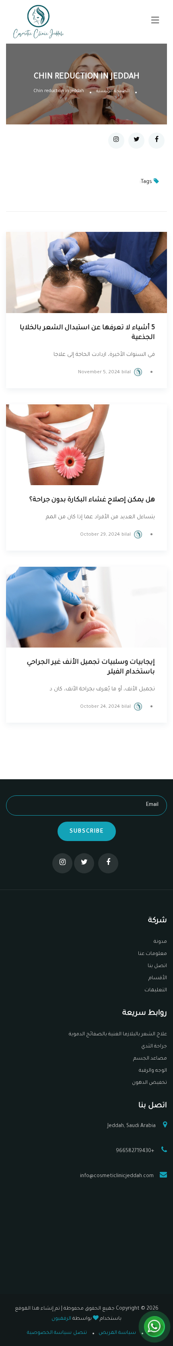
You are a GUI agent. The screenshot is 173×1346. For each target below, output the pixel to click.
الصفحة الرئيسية (113, 91)
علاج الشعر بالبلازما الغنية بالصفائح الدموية (118, 1034)
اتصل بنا (157, 966)
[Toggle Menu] (155, 22)
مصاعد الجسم (150, 1059)
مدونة (160, 942)
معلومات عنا (152, 954)
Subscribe (87, 832)
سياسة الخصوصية (49, 1333)
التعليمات (155, 990)
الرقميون (61, 1319)
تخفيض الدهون (149, 1083)
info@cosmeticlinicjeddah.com (117, 1176)
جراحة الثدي (154, 1046)
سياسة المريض (117, 1333)
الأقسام (157, 978)
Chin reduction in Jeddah (58, 91)
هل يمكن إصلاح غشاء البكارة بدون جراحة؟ (92, 500)
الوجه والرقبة (153, 1071)
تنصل (80, 1333)
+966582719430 (135, 1151)
